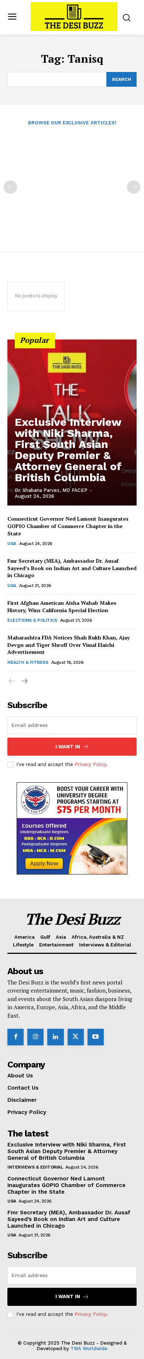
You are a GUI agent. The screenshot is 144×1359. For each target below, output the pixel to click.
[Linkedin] (55, 1037)
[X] (76, 1037)
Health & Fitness (27, 662)
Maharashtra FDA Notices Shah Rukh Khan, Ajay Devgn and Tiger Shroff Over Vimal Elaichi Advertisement (68, 644)
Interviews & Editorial (35, 1167)
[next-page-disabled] (133, 187)
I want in (67, 746)
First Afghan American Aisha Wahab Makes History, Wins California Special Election (61, 606)
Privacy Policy (90, 764)
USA (11, 543)
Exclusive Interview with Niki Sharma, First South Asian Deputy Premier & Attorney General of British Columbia (68, 449)
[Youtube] (96, 1037)
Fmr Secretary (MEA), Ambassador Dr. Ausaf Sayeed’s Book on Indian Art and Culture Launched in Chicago (72, 568)
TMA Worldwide (89, 1348)
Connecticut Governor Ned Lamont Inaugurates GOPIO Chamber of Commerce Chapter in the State (67, 526)
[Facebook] (15, 1037)
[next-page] (23, 681)
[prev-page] (10, 187)
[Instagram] (35, 1037)
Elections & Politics (32, 620)
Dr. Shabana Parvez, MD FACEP (51, 490)
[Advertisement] (72, 183)
